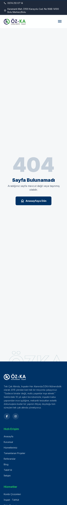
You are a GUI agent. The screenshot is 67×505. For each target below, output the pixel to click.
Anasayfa (8, 436)
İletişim (7, 475)
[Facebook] (7, 416)
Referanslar (10, 458)
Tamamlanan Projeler (14, 453)
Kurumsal (8, 442)
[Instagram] (15, 416)
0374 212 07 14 (13, 3)
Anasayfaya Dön (33, 201)
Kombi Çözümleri (12, 494)
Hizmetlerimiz (10, 447)
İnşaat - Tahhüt (11, 499)
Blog (6, 464)
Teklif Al (8, 470)
